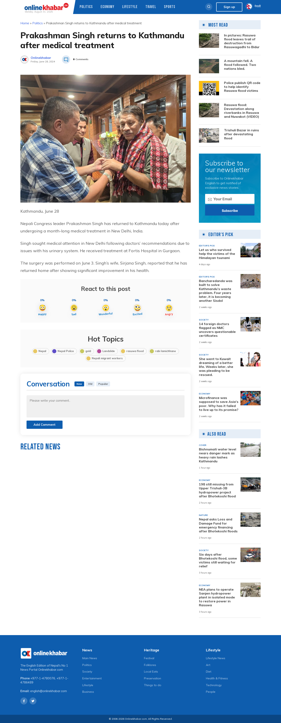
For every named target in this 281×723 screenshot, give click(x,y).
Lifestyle (130, 7)
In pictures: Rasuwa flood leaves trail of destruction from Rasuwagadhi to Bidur (242, 41)
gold (88, 351)
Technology (214, 685)
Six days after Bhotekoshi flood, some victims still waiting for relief (218, 560)
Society (87, 671)
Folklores (150, 665)
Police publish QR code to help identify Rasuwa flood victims (242, 87)
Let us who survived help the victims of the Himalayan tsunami (217, 254)
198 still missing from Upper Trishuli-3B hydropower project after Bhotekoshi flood (217, 490)
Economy (107, 7)
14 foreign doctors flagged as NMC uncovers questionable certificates (217, 330)
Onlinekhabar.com (50, 670)
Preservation (152, 678)
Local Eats (151, 671)
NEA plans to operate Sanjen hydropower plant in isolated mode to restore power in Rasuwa (217, 597)
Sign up (229, 7)
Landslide (108, 351)
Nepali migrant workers (107, 358)
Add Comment (45, 425)
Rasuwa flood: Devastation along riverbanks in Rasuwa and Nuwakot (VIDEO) (241, 111)
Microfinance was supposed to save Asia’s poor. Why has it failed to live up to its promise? (218, 404)
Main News (89, 658)
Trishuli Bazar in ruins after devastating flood (241, 134)
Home (24, 23)
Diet (208, 671)
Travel (150, 7)
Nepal (42, 351)
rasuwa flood (135, 351)
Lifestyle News (215, 658)
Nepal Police (66, 351)
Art (208, 665)
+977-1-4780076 (42, 678)
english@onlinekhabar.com (48, 691)
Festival (149, 658)
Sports (169, 7)
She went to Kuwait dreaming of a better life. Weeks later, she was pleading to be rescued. (216, 367)
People (210, 692)
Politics (86, 7)
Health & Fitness (217, 678)
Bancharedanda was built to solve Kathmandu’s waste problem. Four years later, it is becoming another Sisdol (215, 291)
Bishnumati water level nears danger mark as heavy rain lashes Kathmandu (217, 455)
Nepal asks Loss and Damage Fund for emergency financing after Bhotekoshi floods (218, 525)
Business (88, 692)
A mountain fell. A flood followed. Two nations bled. (240, 65)
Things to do (152, 685)
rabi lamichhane (165, 351)
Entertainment (92, 678)
